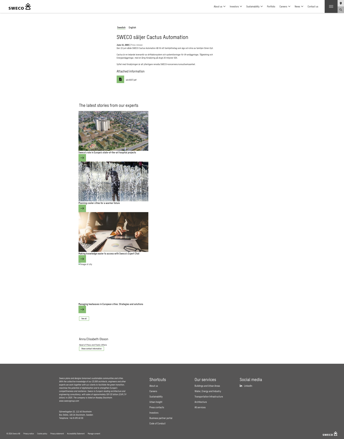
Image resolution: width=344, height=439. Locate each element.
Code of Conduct (157, 423)
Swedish (121, 27)
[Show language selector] (341, 3)
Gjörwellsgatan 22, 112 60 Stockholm (75, 411)
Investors (234, 6)
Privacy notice (28, 433)
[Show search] (341, 9)
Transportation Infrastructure (209, 396)
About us (218, 6)
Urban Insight (155, 401)
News (297, 6)
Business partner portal (160, 418)
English (132, 27)
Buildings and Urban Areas (207, 385)
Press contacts (156, 407)
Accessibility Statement (76, 433)
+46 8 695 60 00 (76, 418)
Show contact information (91, 348)
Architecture (201, 401)
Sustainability (252, 6)
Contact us (313, 6)
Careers (283, 6)
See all (84, 318)
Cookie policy (42, 433)
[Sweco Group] (20, 6)
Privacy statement (57, 433)
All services (200, 407)
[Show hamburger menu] (331, 6)
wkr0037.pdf (131, 79)
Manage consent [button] (94, 433)
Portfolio (271, 6)
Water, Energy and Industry (208, 391)
